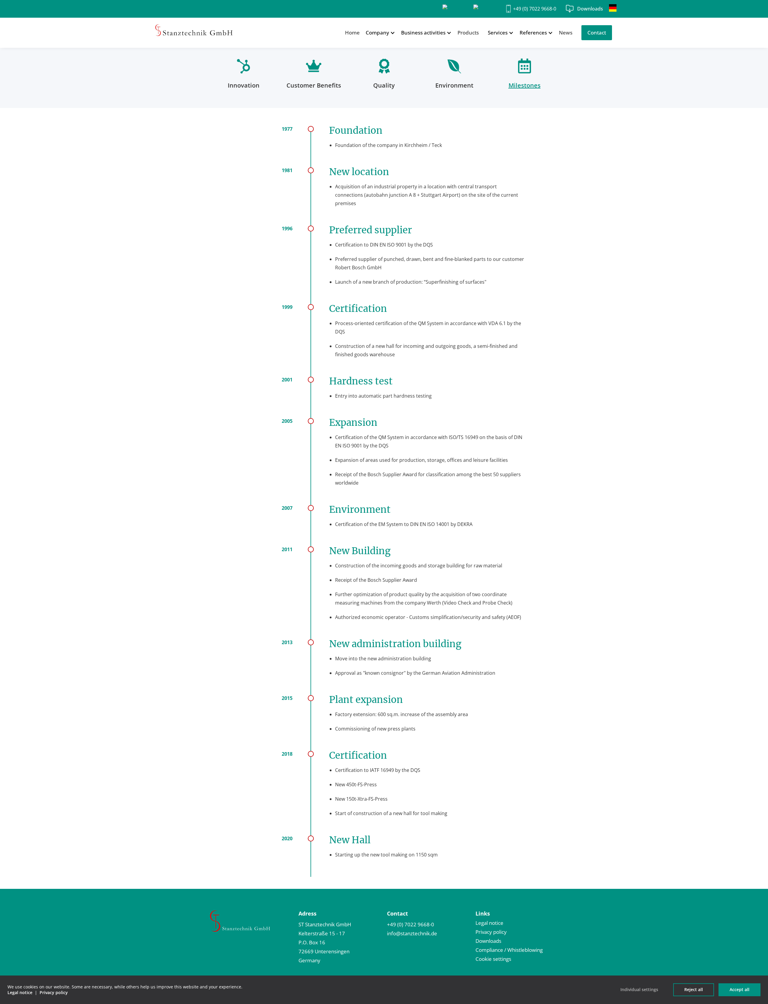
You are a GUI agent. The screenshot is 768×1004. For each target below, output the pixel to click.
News (565, 32)
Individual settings (639, 989)
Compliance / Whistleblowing (509, 949)
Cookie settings (493, 958)
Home (352, 32)
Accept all (739, 989)
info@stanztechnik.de (412, 933)
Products (468, 32)
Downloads (590, 8)
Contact (596, 32)
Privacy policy (491, 931)
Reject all (693, 989)
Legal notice (489, 922)
